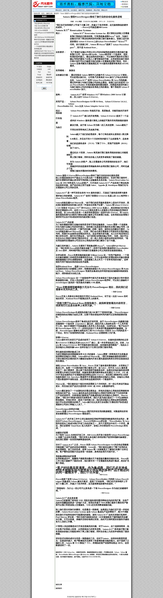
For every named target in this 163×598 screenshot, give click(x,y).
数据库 (56, 13)
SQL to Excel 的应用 (41, 30)
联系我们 (125, 4)
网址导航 (97, 10)
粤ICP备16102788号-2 (89, 597)
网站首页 (125, 2)
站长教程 (74, 10)
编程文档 (49, 13)
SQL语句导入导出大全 (42, 23)
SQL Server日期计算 (41, 26)
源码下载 (66, 10)
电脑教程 (89, 10)
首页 (42, 13)
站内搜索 (125, 7)
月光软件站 (71, 597)
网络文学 (104, 10)
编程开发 (81, 10)
